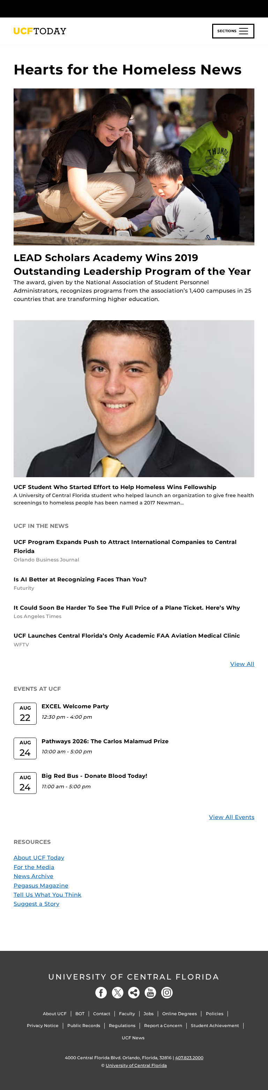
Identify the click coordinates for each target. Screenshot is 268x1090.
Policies (214, 1013)
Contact (101, 1013)
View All (242, 664)
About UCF (55, 1013)
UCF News (133, 1037)
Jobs (149, 1013)
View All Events (231, 817)
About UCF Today (39, 857)
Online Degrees (179, 1013)
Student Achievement (215, 1025)
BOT (79, 1013)
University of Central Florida (134, 977)
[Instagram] (167, 992)
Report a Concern (163, 1025)
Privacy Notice (43, 1025)
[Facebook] (101, 992)
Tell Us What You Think (47, 894)
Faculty (127, 1013)
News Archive (33, 876)
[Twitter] (118, 992)
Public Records (83, 1025)
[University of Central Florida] (60, 8)
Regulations (122, 1025)
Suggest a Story (36, 904)
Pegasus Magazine (41, 885)
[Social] (134, 992)
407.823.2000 (189, 1057)
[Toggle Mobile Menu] (252, 8)
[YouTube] (150, 992)
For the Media (34, 867)
